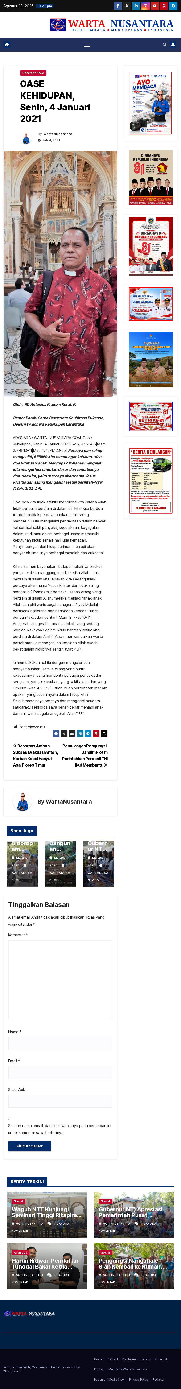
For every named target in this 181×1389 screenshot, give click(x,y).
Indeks (146, 1359)
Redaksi (158, 1379)
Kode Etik (161, 1359)
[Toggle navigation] (86, 44)
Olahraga (20, 1252)
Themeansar (12, 1371)
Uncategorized (33, 73)
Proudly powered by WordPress (26, 1367)
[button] (165, 44)
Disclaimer (129, 1359)
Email (14, 1060)
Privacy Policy (138, 1379)
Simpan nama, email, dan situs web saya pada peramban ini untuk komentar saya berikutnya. (59, 1129)
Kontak (99, 1369)
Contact (112, 1359)
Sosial (18, 1201)
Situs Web (16, 1089)
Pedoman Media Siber (109, 1379)
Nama (14, 1031)
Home (98, 1359)
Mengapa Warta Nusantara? (128, 1369)
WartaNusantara (57, 134)
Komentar (18, 935)
